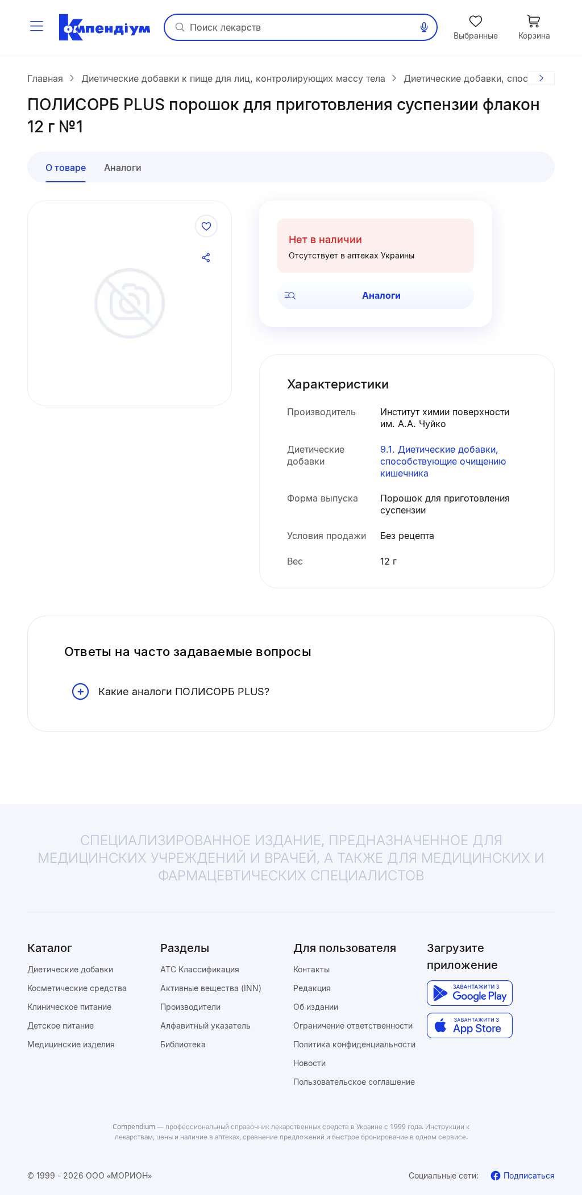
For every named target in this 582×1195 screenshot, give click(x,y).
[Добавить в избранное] (206, 226)
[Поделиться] (206, 257)
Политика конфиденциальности (354, 1044)
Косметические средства (77, 988)
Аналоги (381, 295)
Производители (190, 1007)
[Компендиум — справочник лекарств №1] (104, 27)
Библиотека (183, 1044)
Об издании (315, 1007)
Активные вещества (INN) (210, 988)
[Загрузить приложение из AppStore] (470, 1025)
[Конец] (541, 78)
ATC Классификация (199, 969)
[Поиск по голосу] (424, 27)
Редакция (312, 988)
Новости (309, 1063)
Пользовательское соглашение (354, 1082)
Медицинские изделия (71, 1044)
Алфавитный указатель (205, 1025)
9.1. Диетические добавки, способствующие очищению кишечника (443, 461)
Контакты (311, 969)
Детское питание (60, 1025)
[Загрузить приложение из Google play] (470, 993)
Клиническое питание (69, 1007)
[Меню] (36, 27)
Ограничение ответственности (353, 1025)
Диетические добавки (70, 969)
